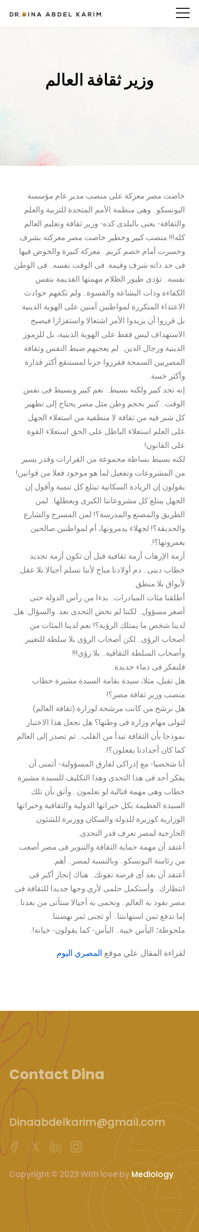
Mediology (152, 1174)
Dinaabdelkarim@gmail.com (87, 1122)
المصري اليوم (79, 953)
